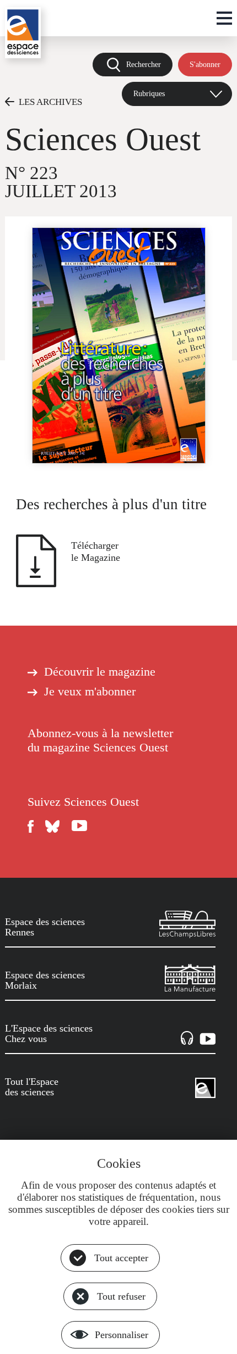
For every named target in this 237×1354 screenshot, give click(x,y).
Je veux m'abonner (90, 691)
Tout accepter (121, 1257)
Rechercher (143, 64)
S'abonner (205, 64)
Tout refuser (121, 1296)
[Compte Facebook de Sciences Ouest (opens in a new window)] (31, 826)
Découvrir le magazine (99, 671)
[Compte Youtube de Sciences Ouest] (79, 826)
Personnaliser (121, 1334)
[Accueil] (23, 32)
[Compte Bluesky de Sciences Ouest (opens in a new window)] (53, 826)
